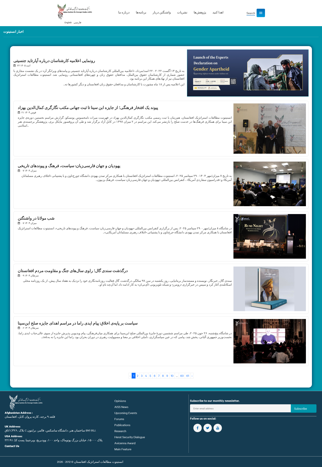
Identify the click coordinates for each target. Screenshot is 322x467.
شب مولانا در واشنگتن (36, 218)
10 (172, 375)
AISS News (121, 407)
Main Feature (122, 449)
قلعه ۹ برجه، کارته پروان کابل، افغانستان (30, 416)
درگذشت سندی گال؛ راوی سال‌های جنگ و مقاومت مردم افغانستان (73, 270)
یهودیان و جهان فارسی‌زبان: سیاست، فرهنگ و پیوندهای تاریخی (69, 165)
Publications (122, 425)
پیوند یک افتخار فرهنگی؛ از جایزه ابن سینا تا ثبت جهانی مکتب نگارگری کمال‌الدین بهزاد (88, 107)
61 (187, 375)
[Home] (74, 11)
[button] (261, 13)
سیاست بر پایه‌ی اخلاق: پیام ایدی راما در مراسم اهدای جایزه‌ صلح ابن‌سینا (78, 323)
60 (182, 375)
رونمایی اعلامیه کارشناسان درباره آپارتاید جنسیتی (54, 60)
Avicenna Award (125, 443)
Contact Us (12, 446)
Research (120, 431)
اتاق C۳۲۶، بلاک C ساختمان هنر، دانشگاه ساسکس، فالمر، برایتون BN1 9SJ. (50, 430)
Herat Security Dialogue (129, 437)
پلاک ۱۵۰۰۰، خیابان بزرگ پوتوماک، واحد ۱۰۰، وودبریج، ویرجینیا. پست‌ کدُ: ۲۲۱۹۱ (53, 440)
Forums (119, 419)
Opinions (120, 401)
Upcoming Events (125, 413)
